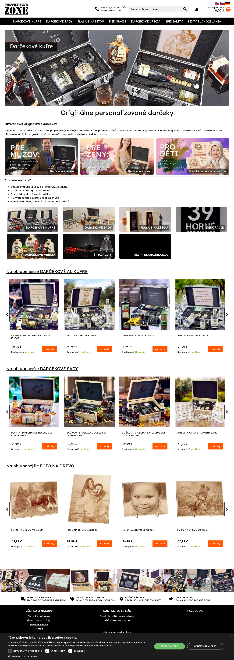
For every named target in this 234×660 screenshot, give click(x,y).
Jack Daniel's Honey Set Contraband (27, 434)
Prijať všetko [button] (169, 646)
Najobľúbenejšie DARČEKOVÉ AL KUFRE (47, 271)
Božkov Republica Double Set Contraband (142, 434)
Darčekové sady (59, 21)
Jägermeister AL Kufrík (193, 335)
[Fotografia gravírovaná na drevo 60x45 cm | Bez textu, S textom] (89, 499)
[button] (78, 656)
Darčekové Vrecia (145, 21)
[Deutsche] (227, 3)
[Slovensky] (217, 3)
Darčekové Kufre (27, 21)
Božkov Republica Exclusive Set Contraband (199, 434)
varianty (49, 349)
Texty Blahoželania (204, 21)
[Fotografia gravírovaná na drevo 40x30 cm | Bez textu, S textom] (34, 499)
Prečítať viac (106, 645)
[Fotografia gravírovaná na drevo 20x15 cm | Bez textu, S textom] (144, 499)
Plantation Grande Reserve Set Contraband (88, 434)
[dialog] (117, 646)
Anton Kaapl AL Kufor (137, 335)
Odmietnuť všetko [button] (205, 646)
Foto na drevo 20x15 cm (138, 530)
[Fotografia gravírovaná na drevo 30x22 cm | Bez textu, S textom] (200, 499)
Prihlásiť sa (196, 9)
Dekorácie (117, 21)
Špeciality (174, 21)
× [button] (230, 636)
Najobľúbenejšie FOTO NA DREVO (40, 465)
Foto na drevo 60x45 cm (83, 530)
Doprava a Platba (39, 624)
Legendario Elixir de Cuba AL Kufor (86, 336)
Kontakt (39, 628)
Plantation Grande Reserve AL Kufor (32, 336)
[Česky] (222, 3)
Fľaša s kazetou (90, 21)
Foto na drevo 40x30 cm (27, 530)
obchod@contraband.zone (120, 616)
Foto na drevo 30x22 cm (193, 530)
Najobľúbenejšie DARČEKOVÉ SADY (42, 368)
